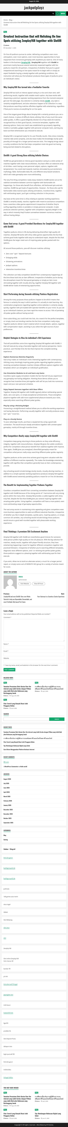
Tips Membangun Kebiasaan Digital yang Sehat (17, 746)
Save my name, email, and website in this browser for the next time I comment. (31, 665)
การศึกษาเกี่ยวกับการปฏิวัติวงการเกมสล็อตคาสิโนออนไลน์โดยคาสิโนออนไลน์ (49, 687)
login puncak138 (9, 1054)
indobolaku (7, 1070)
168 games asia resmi (11, 897)
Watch (63, 13)
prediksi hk (7, 1031)
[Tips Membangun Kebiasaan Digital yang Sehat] (49, 1109)
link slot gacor (8, 858)
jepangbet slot (8, 995)
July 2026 (6, 783)
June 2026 (7, 788)
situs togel (7, 904)
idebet (6, 912)
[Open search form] (53, 13)
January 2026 (7, 805)
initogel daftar (8, 1077)
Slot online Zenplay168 (11, 959)
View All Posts (38, 584)
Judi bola (6, 889)
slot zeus (6, 928)
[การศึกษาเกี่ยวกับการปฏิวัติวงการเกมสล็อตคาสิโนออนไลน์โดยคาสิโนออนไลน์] (49, 682)
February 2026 (8, 801)
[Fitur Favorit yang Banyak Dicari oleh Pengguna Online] (18, 699)
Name (6, 644)
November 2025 (8, 814)
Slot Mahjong (8, 920)
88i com (6, 762)
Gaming (6, 840)
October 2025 (7, 818)
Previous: (18, 598)
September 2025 (8, 823)
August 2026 (7, 779)
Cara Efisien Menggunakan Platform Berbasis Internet (19, 749)
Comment (7, 617)
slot (5, 938)
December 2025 (8, 810)
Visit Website (24, 584)
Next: (50, 595)
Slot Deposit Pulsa (10, 1039)
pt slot (6, 976)
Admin (7, 45)
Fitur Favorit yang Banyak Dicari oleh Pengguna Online (16, 704)
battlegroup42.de (9, 868)
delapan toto (8, 1046)
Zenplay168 (25, 62)
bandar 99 (7, 969)
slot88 (47, 101)
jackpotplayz (34, 7)
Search (6, 714)
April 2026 (7, 792)
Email (6, 651)
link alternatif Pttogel (10, 984)
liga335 (6, 1023)
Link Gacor (7, 1005)
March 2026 (7, 796)
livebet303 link (8, 1013)
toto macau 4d (8, 961)
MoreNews (40, 1125)
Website (6, 658)
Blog (5, 32)
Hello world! (23, 766)
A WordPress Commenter (11, 766)
